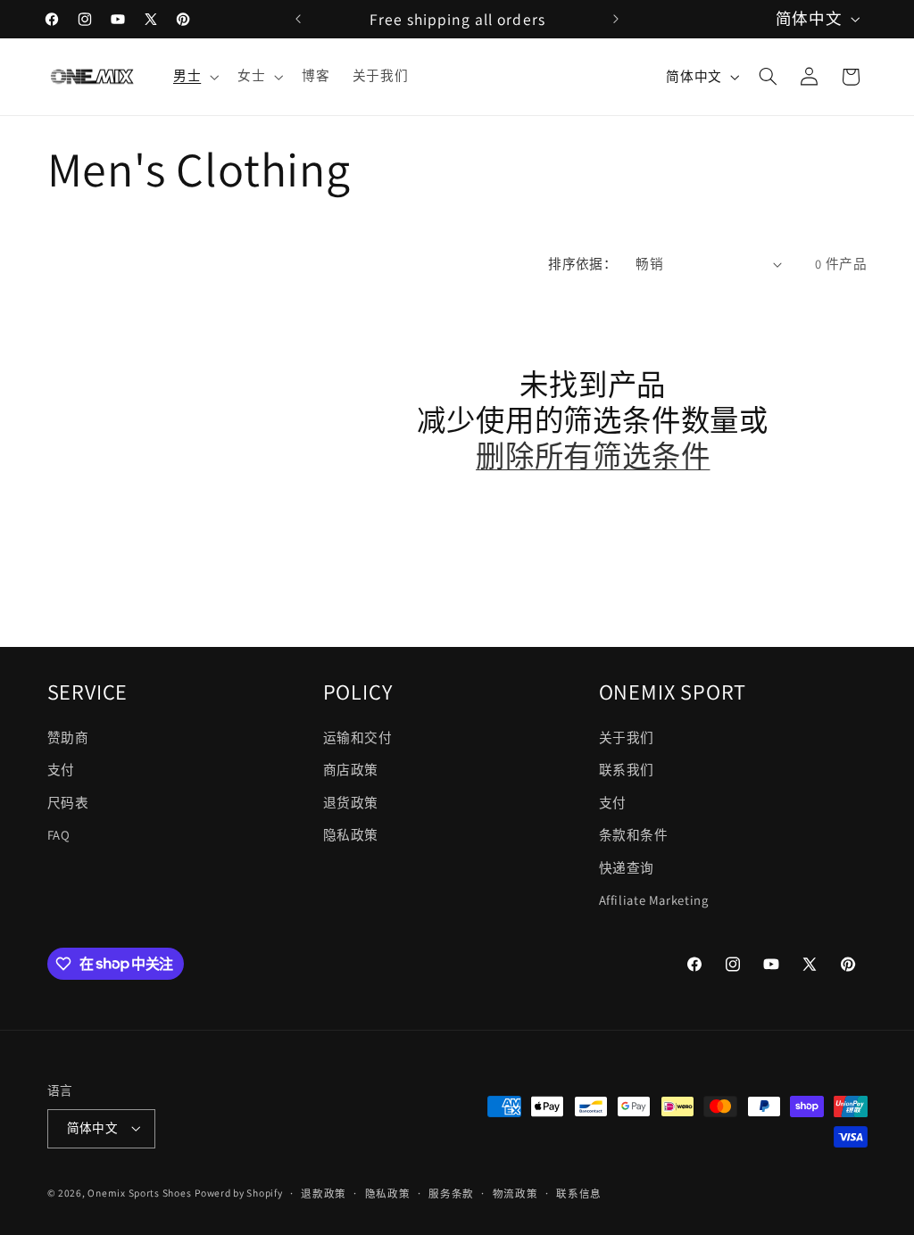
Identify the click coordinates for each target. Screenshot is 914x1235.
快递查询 (627, 867)
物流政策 (515, 1193)
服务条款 (451, 1193)
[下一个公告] (616, 19)
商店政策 (351, 769)
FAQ (59, 834)
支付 (61, 769)
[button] (194, 76)
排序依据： (582, 263)
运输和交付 (358, 737)
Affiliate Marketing (654, 899)
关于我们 (627, 737)
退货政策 (351, 802)
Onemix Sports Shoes (139, 1192)
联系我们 (627, 769)
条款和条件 (634, 834)
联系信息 (579, 1193)
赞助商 (68, 737)
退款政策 (323, 1193)
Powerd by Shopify (239, 1192)
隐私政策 (351, 834)
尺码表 (68, 802)
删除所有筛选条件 (593, 457)
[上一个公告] (298, 19)
